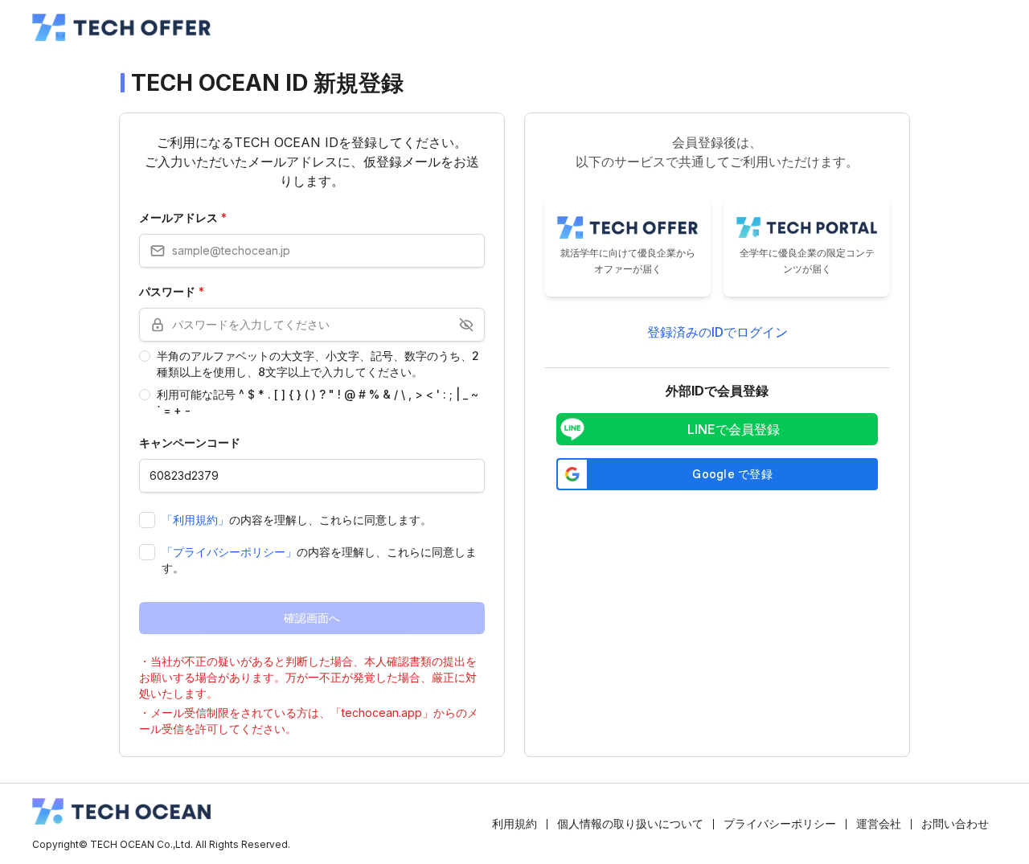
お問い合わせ (955, 823)
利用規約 (514, 823)
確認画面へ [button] (312, 617)
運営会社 (878, 823)
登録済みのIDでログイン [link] (717, 332)
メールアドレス (183, 217)
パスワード (171, 291)
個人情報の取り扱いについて (630, 823)
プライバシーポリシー (780, 823)
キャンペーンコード (189, 442)
